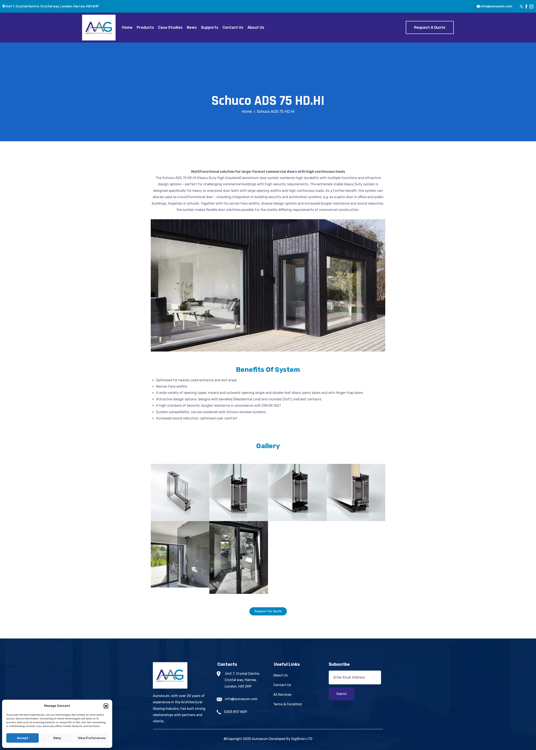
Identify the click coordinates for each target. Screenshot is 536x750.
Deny (57, 738)
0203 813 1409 (235, 712)
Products (145, 27)
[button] (106, 706)
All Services (282, 695)
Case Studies (170, 27)
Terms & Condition (287, 704)
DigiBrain (298, 739)
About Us (255, 27)
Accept (22, 738)
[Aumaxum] (99, 27)
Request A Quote (429, 27)
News (192, 27)
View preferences (92, 738)
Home (127, 27)
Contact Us (233, 27)
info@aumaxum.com (496, 6)
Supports (209, 27)
